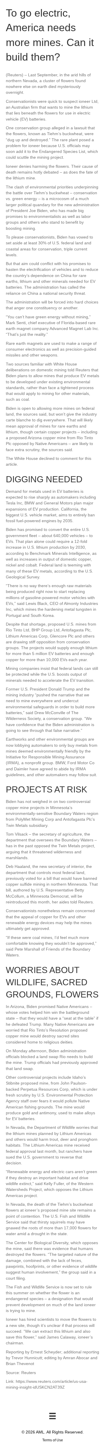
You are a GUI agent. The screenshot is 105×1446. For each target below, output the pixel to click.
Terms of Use (52, 1440)
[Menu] (52, 1416)
